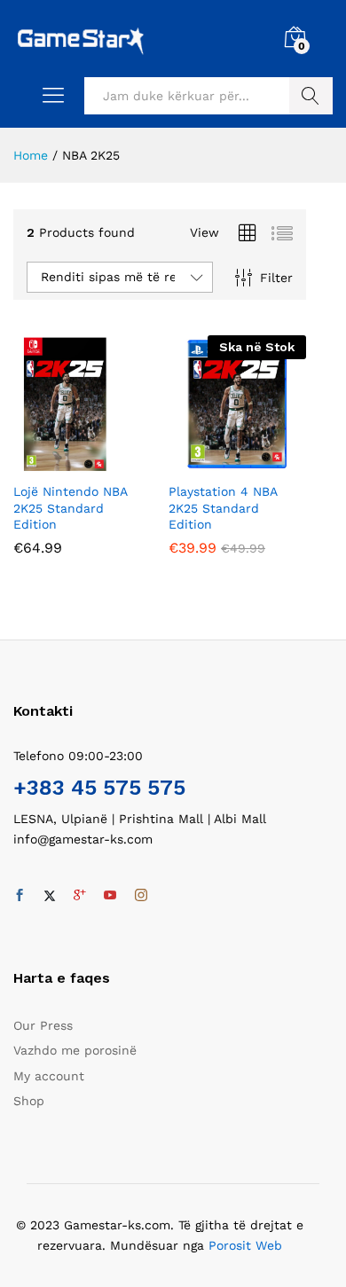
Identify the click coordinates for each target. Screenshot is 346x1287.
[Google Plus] (80, 896)
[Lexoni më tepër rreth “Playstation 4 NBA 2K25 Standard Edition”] (217, 462)
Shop (28, 1101)
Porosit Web (245, 1245)
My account (48, 1076)
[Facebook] (19, 896)
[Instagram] (141, 895)
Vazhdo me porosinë (75, 1050)
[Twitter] (50, 896)
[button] (62, 462)
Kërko (311, 95)
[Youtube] (110, 896)
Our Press (43, 1025)
